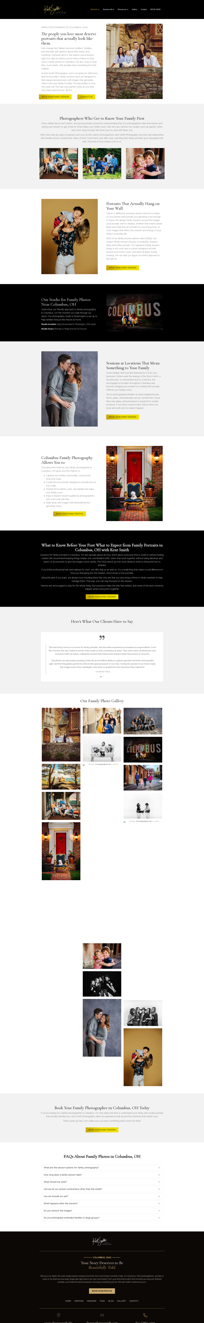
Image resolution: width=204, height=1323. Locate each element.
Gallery (134, 9)
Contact (144, 9)
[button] (102, 1155)
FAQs (102, 1289)
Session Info (107, 9)
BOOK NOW (155, 9)
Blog (111, 1289)
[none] (159, 1155)
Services (94, 9)
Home (68, 1289)
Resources (122, 9)
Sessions (91, 1289)
